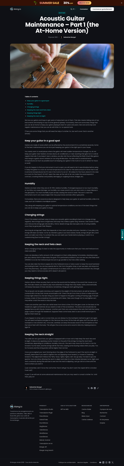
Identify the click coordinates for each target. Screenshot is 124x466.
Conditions (93, 462)
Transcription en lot (46, 443)
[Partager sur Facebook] (91, 388)
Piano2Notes (43, 416)
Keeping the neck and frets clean (39, 110)
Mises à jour (86, 416)
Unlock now (84, 3)
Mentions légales (82, 462)
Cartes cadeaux (87, 420)
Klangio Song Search (46, 450)
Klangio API (43, 447)
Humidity (30, 104)
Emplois (102, 423)
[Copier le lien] (97, 388)
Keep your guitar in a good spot (38, 101)
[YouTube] (100, 462)
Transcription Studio (46, 409)
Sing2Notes (43, 426)
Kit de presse (104, 420)
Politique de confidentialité (67, 462)
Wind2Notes (43, 433)
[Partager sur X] (88, 388)
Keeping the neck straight (36, 116)
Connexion (84, 9)
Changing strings (33, 107)
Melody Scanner (44, 440)
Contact (103, 416)
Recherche (103, 413)
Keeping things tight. (34, 113)
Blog (83, 413)
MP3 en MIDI (64, 409)
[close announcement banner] (121, 3)
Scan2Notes (43, 437)
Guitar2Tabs (43, 420)
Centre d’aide (86, 409)
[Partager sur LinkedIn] (94, 388)
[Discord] (109, 462)
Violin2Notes (43, 430)
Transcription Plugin (46, 413)
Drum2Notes (43, 423)
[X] (112, 462)
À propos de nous (106, 409)
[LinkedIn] (103, 462)
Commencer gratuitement (102, 9)
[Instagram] (106, 462)
